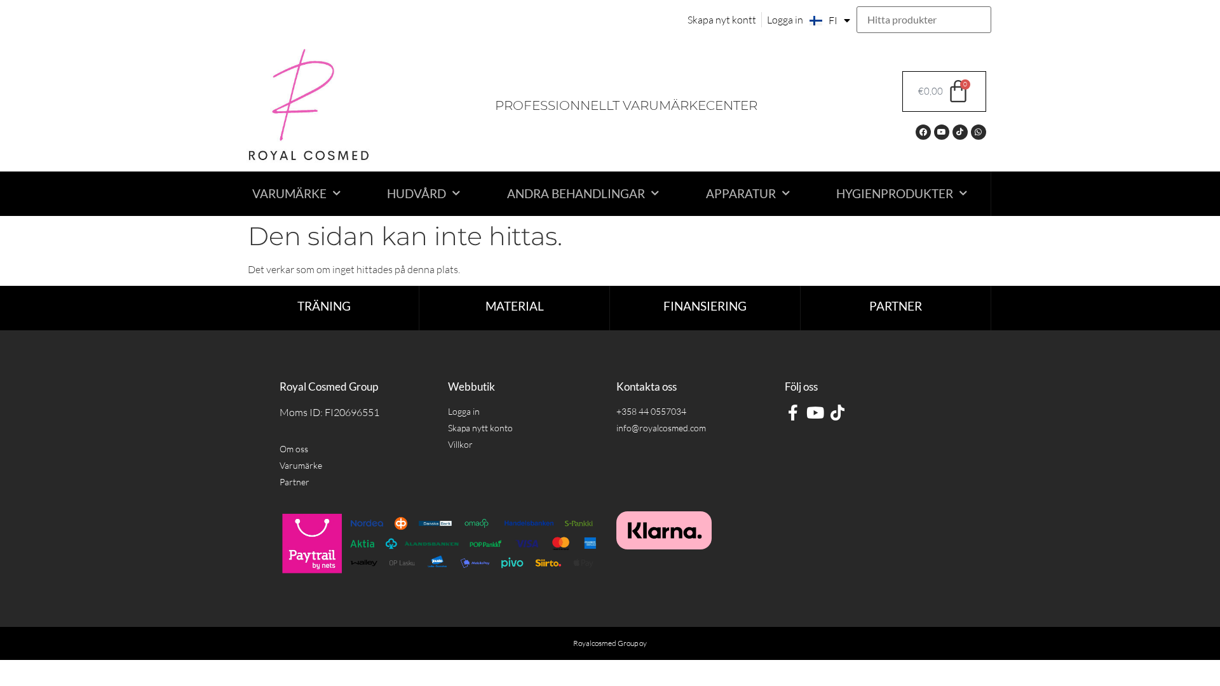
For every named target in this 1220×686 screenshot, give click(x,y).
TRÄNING (324, 306)
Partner (895, 306)
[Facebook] (923, 132)
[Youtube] (941, 132)
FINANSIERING (705, 306)
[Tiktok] (960, 132)
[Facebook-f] (793, 412)
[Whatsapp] (978, 132)
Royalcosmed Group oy (610, 643)
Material (514, 306)
